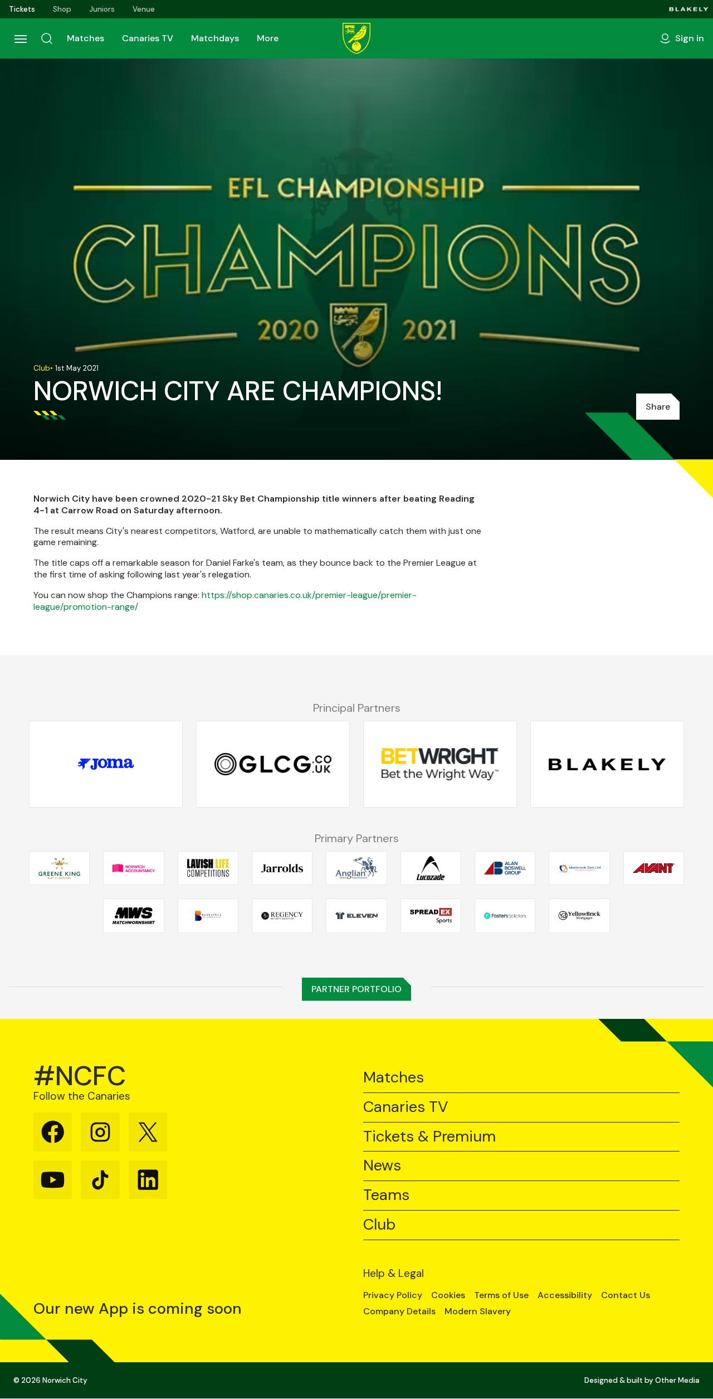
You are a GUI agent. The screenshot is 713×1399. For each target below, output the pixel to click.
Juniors (102, 9)
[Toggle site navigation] (20, 38)
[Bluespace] (208, 915)
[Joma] (105, 764)
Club (379, 1225)
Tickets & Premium (429, 1137)
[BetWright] (440, 764)
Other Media (677, 1380)
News (382, 1165)
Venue (144, 9)
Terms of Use (501, 1295)
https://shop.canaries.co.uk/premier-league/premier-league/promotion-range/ (225, 601)
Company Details (399, 1311)
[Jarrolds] (282, 868)
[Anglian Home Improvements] (356, 868)
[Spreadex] (431, 915)
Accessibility (565, 1295)
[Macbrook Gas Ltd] (579, 868)
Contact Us (625, 1295)
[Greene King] (59, 868)
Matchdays (215, 38)
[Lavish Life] (208, 868)
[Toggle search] (46, 38)
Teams (386, 1195)
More (268, 38)
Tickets (22, 9)
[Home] (356, 38)
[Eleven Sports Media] (356, 915)
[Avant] (654, 868)
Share (658, 406)
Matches (85, 38)
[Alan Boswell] (505, 868)
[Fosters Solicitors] (505, 915)
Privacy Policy (392, 1295)
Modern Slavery (478, 1311)
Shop (62, 9)
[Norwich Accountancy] (133, 868)
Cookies (448, 1295)
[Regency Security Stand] (282, 915)
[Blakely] (689, 9)
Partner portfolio (356, 989)
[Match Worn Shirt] (133, 915)
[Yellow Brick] (579, 915)
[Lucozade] (431, 868)
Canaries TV (147, 38)
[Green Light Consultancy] (272, 764)
